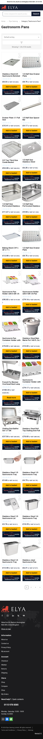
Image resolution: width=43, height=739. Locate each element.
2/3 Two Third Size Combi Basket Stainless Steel (10, 162)
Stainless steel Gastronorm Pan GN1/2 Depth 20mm (30, 562)
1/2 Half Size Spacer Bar (30, 118)
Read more (11, 397)
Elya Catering (13, 21)
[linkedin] (13, 615)
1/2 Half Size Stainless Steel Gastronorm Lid (29, 162)
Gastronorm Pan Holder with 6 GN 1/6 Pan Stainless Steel (10, 293)
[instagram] (7, 615)
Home (3, 21)
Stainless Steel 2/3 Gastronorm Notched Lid (11, 76)
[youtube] (24, 615)
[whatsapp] (11, 719)
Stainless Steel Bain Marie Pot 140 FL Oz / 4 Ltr (31, 340)
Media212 (38, 733)
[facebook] (2, 615)
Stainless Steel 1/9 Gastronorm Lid (10, 517)
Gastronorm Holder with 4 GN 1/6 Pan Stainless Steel (30, 293)
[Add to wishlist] (19, 54)
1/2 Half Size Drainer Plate (31, 75)
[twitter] (18, 615)
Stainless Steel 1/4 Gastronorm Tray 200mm (10, 562)
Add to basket (11, 87)
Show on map (6, 629)
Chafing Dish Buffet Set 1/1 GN (10, 429)
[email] (3, 719)
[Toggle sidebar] (21, 42)
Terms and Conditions (8, 730)
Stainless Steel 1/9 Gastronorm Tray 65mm (10, 474)
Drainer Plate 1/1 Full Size (11, 118)
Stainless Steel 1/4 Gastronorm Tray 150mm (30, 518)
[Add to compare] (19, 57)
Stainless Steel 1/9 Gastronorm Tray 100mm (30, 474)
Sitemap (30, 730)
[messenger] (7, 719)
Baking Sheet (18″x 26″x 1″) (10, 249)
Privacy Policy (21, 730)
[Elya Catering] (9, 7)
